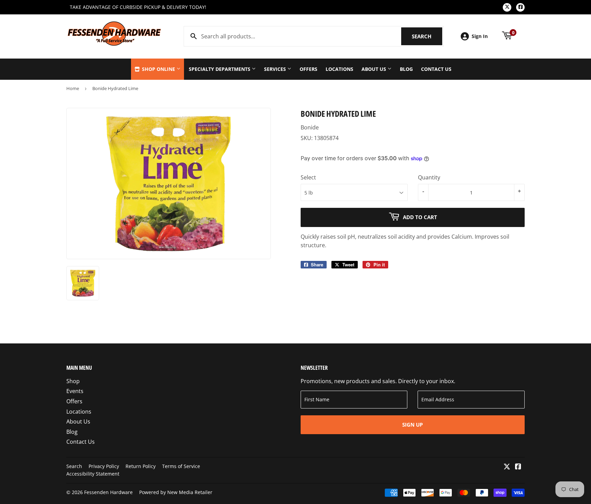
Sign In (480, 36)
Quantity (429, 177)
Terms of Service (181, 466)
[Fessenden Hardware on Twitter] (506, 467)
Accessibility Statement (92, 473)
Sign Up (412, 424)
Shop (73, 381)
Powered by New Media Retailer (175, 492)
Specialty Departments (220, 69)
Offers (308, 69)
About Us (375, 69)
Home (72, 88)
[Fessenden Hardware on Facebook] (518, 467)
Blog (406, 69)
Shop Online (158, 69)
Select (308, 177)
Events (74, 391)
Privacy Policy (104, 466)
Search (427, 36)
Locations (339, 69)
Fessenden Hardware (108, 492)
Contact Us (436, 69)
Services (275, 69)
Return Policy (141, 466)
